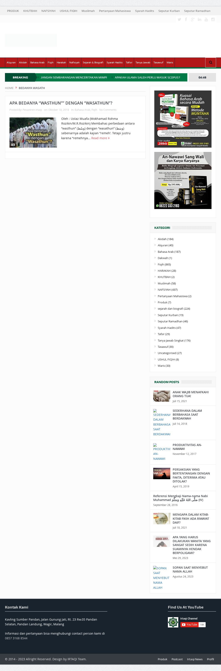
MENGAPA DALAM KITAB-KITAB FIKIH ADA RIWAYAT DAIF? (191, 518)
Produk (162, 302)
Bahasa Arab (37, 62)
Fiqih (51, 62)
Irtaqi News (195, 659)
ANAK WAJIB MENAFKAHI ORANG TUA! (191, 394)
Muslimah (88, 10)
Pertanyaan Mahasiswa (115, 10)
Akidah (23, 62)
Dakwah (163, 258)
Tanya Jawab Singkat (171, 340)
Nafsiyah (74, 62)
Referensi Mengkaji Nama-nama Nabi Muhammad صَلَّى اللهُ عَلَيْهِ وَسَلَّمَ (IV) (180, 498)
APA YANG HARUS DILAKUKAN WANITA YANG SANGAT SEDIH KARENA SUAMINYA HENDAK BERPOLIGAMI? (192, 545)
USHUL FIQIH (68, 10)
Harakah (61, 62)
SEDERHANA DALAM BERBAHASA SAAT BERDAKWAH (187, 414)
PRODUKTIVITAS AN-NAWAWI (187, 447)
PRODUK (13, 10)
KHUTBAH (30, 10)
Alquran (11, 62)
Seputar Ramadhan (197, 10)
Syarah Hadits (144, 10)
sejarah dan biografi (170, 309)
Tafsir (129, 62)
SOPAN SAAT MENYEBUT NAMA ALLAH (190, 569)
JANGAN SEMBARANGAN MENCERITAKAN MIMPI (74, 77)
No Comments (108, 109)
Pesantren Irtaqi (32, 109)
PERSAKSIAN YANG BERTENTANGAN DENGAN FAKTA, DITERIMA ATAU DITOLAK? (191, 475)
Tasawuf (158, 62)
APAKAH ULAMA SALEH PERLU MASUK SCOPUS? (147, 77)
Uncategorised (167, 353)
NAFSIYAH (48, 10)
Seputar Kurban (169, 10)
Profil (210, 659)
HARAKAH (164, 271)
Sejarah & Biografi (93, 62)
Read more (99, 138)
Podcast (177, 659)
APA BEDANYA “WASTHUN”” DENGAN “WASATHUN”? (60, 103)
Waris (170, 62)
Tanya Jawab (143, 62)
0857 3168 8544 (16, 638)
